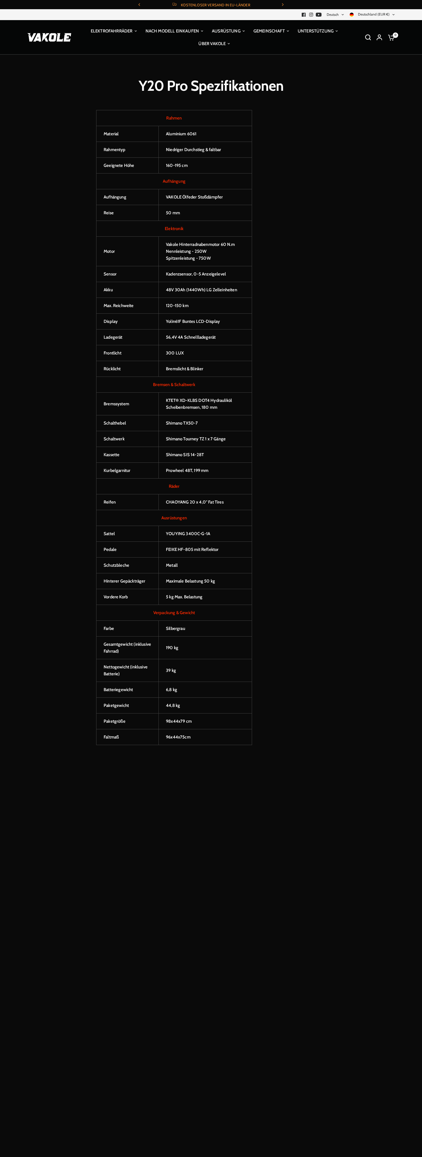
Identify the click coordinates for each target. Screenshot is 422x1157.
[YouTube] (318, 14)
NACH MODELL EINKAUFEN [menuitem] (172, 31)
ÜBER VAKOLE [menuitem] (212, 43)
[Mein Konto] (379, 37)
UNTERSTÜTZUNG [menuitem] (316, 31)
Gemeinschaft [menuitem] (269, 31)
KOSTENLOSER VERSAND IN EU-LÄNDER (215, 5)
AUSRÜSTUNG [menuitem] (226, 31)
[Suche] (368, 37)
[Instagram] (311, 14)
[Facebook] (303, 14)
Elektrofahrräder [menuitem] (112, 31)
